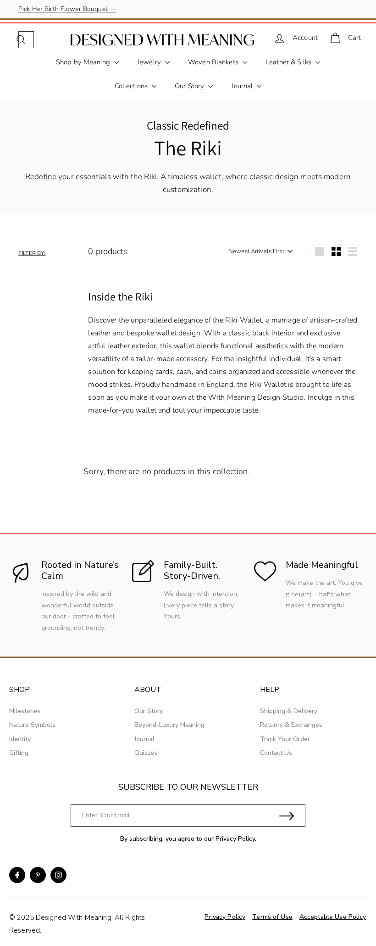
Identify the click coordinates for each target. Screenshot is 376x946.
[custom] (17, 875)
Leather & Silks (289, 62)
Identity (20, 739)
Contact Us (276, 752)
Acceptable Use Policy (332, 916)
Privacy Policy (235, 838)
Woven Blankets (214, 62)
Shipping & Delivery (288, 711)
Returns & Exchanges (291, 724)
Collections (132, 86)
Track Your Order (285, 739)
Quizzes (146, 752)
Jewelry (150, 62)
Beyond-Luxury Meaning (169, 724)
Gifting (18, 752)
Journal (242, 86)
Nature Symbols (32, 724)
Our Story (190, 86)
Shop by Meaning (84, 62)
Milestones (25, 711)
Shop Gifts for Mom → (51, 13)
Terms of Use (272, 916)
